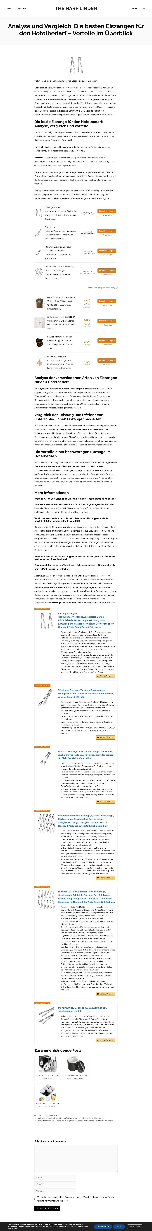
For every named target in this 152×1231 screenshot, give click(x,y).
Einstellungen (83, 1227)
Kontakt (134, 8)
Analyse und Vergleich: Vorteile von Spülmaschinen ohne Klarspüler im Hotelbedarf (70, 1118)
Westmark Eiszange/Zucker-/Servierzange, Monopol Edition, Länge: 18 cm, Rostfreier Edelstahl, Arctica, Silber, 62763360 (86, 693)
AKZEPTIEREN (103, 1226)
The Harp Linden (76, 8)
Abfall (119, 1226)
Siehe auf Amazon (107, 676)
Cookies (52, 1226)
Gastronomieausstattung (47, 1115)
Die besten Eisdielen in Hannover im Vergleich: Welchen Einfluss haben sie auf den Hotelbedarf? (75, 1121)
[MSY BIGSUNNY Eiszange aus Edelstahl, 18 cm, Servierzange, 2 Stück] (46, 1015)
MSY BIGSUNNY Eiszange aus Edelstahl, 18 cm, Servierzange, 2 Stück (82, 1010)
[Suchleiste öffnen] (144, 8)
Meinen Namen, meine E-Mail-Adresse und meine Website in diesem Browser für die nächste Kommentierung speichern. (75, 1199)
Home (9, 8)
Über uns (21, 8)
